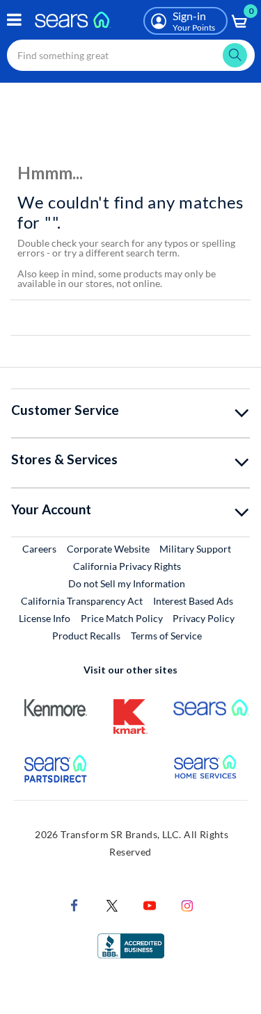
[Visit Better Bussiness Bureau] (130, 945)
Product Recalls (86, 635)
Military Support (195, 548)
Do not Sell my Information (126, 583)
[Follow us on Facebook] (74, 904)
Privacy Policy (204, 618)
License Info (44, 618)
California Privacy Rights (127, 566)
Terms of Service (166, 635)
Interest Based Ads (193, 601)
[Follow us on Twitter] (112, 904)
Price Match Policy (122, 618)
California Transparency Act (82, 601)
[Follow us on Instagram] (187, 904)
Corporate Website (109, 548)
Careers (40, 548)
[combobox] (131, 55)
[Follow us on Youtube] (150, 904)
